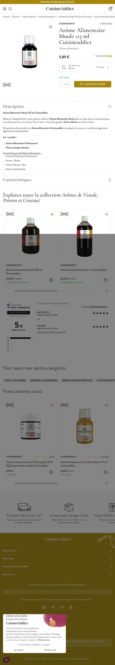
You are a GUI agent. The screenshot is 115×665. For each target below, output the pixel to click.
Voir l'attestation (19, 313)
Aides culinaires (29, 16)
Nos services (9, 574)
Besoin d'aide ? (10, 550)
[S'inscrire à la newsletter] (110, 592)
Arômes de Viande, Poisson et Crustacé (75, 16)
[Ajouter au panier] (51, 280)
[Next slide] (107, 291)
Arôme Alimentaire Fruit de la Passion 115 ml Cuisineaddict (84, 463)
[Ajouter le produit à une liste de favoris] (50, 26)
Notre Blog (8, 558)
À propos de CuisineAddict (15, 566)
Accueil (6, 16)
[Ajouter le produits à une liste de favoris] (52, 214)
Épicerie (16, 16)
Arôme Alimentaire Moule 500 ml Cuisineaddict (24, 271)
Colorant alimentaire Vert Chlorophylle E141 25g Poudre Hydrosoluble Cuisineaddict (29, 463)
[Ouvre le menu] (4, 8)
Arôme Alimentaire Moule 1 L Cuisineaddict (84, 270)
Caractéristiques (17, 179)
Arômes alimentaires (47, 16)
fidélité (109, 56)
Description (13, 106)
